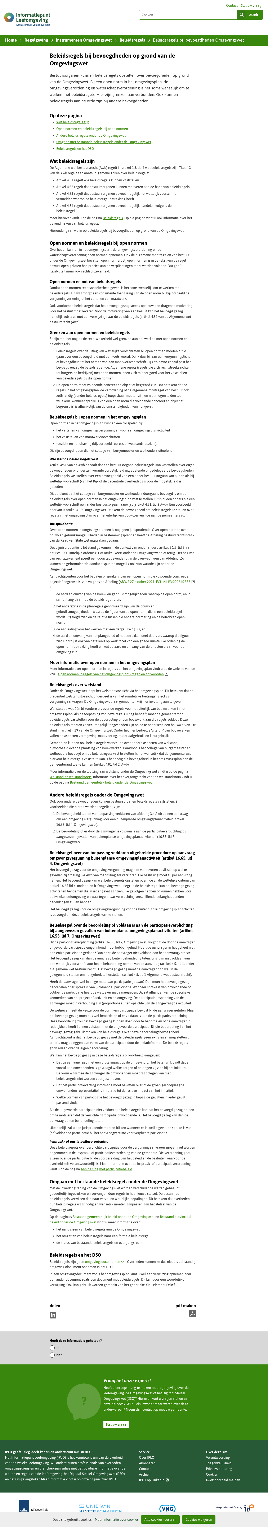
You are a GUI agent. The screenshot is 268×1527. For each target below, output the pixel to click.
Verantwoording (218, 1457)
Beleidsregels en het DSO (75, 148)
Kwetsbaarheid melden (223, 1480)
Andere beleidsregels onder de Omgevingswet (91, 135)
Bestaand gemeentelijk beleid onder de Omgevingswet (111, 782)
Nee (59, 1355)
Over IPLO (108, 1479)
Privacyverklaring (219, 1469)
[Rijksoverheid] (33, 1509)
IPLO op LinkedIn (154, 1480)
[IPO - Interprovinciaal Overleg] (234, 1509)
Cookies (212, 1474)
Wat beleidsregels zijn (72, 122)
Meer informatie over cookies (117, 1519)
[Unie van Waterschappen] (100, 1509)
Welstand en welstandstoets (70, 777)
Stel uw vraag (251, 5)
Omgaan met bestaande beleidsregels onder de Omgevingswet (103, 142)
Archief (144, 1474)
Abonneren (147, 1463)
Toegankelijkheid (219, 1463)
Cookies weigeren (199, 1519)
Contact (232, 5)
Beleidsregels (113, 218)
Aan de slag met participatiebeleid (106, 1169)
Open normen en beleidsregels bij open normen (92, 129)
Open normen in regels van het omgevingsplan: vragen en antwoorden (113, 674)
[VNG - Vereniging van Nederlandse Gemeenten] (167, 1509)
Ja (57, 1348)
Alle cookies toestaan (160, 1519)
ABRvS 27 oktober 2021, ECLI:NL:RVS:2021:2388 (157, 582)
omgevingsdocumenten (105, 1262)
